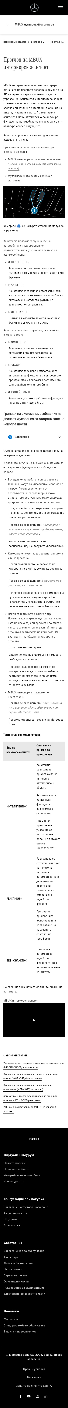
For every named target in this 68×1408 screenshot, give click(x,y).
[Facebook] (20, 1396)
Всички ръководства (14, 42)
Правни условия (34, 1369)
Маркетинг (11, 1319)
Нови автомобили (16, 1169)
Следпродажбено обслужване (24, 1325)
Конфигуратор (13, 1181)
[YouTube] (29, 1396)
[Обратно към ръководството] (9, 24)
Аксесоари (11, 1257)
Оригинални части (16, 1281)
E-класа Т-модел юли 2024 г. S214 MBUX (38, 42)
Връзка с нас (12, 1225)
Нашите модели (14, 1163)
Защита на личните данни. (34, 1385)
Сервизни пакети (15, 1275)
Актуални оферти (15, 1213)
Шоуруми (10, 1219)
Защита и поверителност (21, 1331)
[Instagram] (37, 1396)
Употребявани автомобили (22, 1175)
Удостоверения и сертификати (24, 1293)
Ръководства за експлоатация (24, 1287)
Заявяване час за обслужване (24, 1251)
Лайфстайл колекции (18, 1263)
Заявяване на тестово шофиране (26, 1207)
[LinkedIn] (46, 1396)
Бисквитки (34, 1377)
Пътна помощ (13, 1269)
